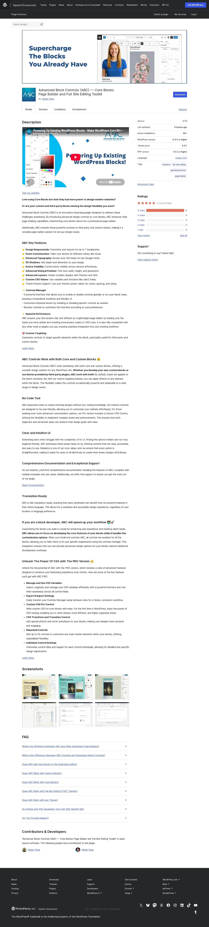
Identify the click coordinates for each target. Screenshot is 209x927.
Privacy (14, 893)
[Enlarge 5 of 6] (88, 705)
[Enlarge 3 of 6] (125, 677)
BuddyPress (169, 893)
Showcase (54, 879)
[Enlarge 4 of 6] (52, 705)
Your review (143, 235)
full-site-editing (179, 164)
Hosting (15, 888)
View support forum (147, 259)
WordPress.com (171, 879)
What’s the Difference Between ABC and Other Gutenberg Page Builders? (60, 746)
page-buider (180, 176)
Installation (60, 109)
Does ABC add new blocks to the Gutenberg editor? (49, 764)
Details (28, 109)
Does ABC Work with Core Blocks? (40, 782)
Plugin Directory (18, 14)
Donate (129, 888)
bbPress (168, 888)
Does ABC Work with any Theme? (40, 800)
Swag (129, 893)
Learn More (28, 348)
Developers (92, 888)
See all (183, 235)
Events (128, 884)
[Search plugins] (41, 24)
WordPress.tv (94, 893)
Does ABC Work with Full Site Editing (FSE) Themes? (49, 791)
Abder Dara (48, 98)
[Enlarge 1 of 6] (52, 677)
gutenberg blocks (178, 170)
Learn (89, 879)
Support (183, 109)
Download (180, 94)
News (14, 884)
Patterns (53, 893)
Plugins (52, 888)
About (14, 879)
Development (79, 109)
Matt (166, 884)
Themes (53, 884)
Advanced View (145, 184)
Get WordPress (195, 5)
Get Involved (131, 879)
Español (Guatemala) (48, 909)
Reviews (43, 109)
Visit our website (30, 192)
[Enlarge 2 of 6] (88, 677)
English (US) (181, 158)
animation (166, 164)
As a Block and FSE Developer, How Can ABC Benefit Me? (53, 809)
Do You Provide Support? (35, 818)
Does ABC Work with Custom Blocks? (42, 773)
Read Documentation (33, 485)
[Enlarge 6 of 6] (125, 705)
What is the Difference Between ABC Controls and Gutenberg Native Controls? (63, 755)
